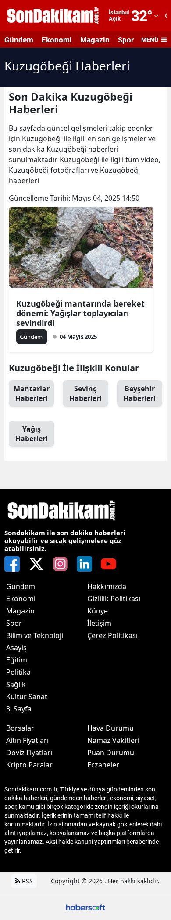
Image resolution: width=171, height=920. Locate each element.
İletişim (99, 623)
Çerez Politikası (112, 635)
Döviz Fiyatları (29, 752)
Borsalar (20, 728)
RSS (26, 881)
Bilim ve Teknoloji (34, 635)
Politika (18, 672)
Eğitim (16, 660)
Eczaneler (103, 765)
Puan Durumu (110, 752)
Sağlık (16, 684)
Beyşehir (139, 393)
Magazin (95, 39)
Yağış (31, 433)
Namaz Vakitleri (113, 740)
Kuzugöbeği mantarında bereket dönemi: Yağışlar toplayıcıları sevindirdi (80, 313)
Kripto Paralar (29, 765)
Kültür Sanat (26, 696)
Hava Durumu (110, 728)
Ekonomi (57, 39)
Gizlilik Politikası (113, 598)
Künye (97, 611)
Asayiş (16, 647)
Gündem (18, 39)
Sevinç (85, 393)
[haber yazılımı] (85, 906)
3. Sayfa (19, 709)
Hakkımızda (106, 586)
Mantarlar (32, 393)
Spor (126, 39)
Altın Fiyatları (27, 740)
